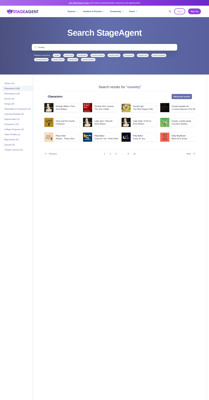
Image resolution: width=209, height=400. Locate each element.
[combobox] (104, 47)
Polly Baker (99, 136)
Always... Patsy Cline (65, 138)
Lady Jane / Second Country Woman (111, 121)
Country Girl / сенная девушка (108, 106)
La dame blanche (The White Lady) (187, 109)
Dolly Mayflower (179, 136)
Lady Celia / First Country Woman (148, 121)
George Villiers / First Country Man (71, 106)
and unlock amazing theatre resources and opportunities (104, 3)
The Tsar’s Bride (101, 109)
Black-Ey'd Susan (179, 138)
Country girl (138, 106)
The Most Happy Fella (143, 109)
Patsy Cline (61, 136)
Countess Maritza (179, 124)
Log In (180, 11)
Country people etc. (180, 106)
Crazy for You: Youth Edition (107, 138)
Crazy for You (139, 138)
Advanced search (181, 96)
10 (134, 154)
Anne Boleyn (61, 109)
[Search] (170, 11)
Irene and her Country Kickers (69, 121)
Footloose (60, 124)
